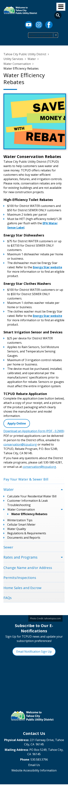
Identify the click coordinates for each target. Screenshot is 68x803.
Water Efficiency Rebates (29, 514)
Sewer (8, 547)
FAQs (7, 597)
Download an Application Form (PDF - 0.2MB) (33, 431)
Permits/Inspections (19, 577)
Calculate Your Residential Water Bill (31, 496)
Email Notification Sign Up (34, 652)
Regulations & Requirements (26, 533)
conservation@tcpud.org (20, 444)
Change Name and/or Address (27, 567)
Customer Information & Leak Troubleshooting (27, 503)
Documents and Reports (23, 538)
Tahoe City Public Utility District (24, 54)
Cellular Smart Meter (21, 525)
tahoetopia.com (52, 618)
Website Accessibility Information (34, 770)
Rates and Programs (20, 557)
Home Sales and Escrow (22, 587)
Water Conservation (17, 64)
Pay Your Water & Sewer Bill (25, 479)
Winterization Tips (19, 520)
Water (32, 59)
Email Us (34, 765)
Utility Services (13, 59)
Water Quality (16, 529)
